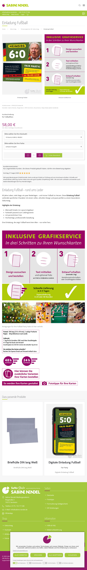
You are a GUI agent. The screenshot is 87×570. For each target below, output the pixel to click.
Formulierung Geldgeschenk (57, 504)
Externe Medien (67, 563)
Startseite (50, 495)
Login (22, 14)
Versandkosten (18, 128)
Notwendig (22, 563)
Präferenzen (36, 563)
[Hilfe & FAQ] (43, 265)
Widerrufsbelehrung (54, 530)
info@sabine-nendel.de (9, 12)
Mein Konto (15, 14)
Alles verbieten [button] (21, 555)
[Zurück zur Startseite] (15, 5)
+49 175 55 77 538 (24, 12)
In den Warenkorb (54, 155)
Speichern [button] (38, 555)
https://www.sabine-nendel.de (49, 108)
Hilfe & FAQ (5, 14)
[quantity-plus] (39, 155)
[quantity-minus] (28, 155)
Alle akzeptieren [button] (55, 555)
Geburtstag (9, 525)
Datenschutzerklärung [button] (20, 550)
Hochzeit (8, 530)
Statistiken (52, 563)
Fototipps (50, 499)
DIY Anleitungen (53, 508)
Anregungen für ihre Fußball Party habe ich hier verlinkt (22, 326)
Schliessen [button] (72, 555)
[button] (80, 5)
